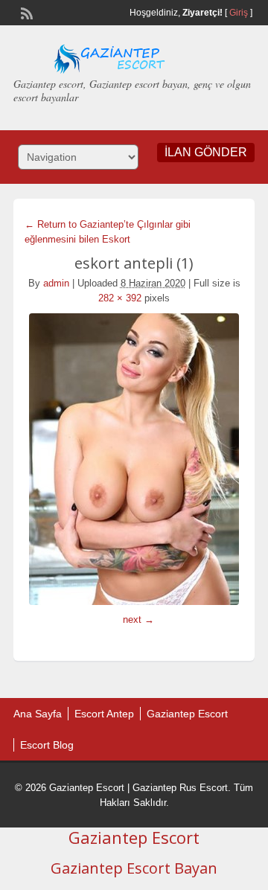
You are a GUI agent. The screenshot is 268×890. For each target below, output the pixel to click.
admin (56, 283)
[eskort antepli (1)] (134, 459)
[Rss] (25, 12)
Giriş (238, 12)
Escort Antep (104, 714)
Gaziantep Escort (187, 714)
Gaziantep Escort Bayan (134, 868)
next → (138, 619)
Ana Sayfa (37, 714)
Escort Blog (47, 745)
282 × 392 (119, 298)
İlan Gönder (206, 152)
